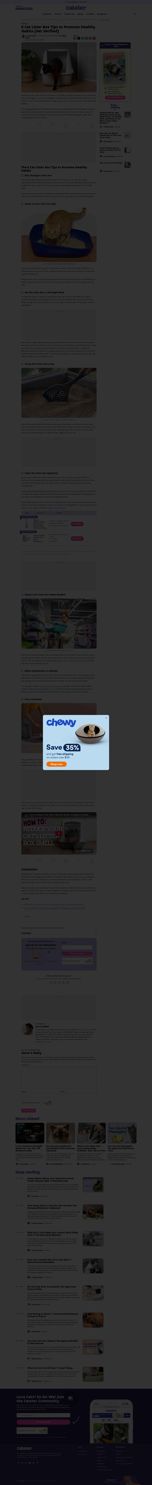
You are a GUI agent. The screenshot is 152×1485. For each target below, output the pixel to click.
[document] (76, 742)
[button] (106, 718)
